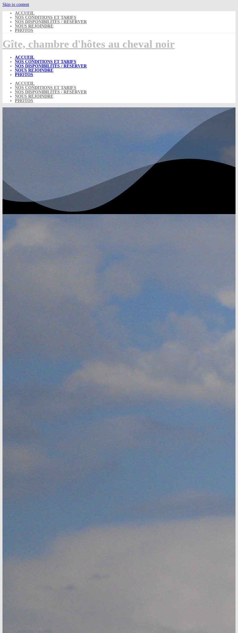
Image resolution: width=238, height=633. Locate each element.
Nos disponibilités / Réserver (51, 21)
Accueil (24, 13)
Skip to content (15, 4)
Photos (24, 30)
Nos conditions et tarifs (45, 17)
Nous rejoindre (34, 26)
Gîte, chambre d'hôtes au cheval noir (88, 44)
